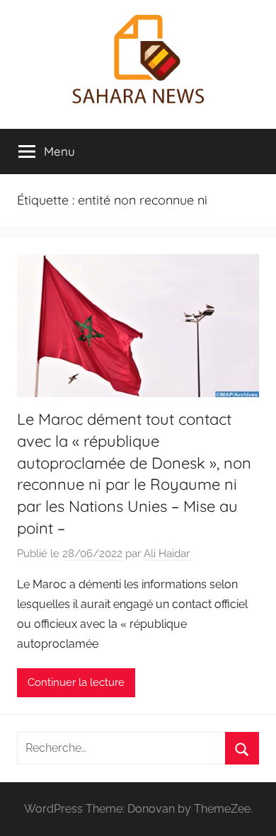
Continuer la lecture (76, 682)
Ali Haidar (167, 553)
